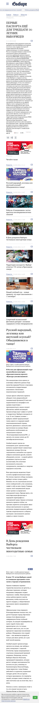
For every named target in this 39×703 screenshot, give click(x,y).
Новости (16, 14)
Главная (8, 14)
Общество (24, 14)
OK (35, 697)
